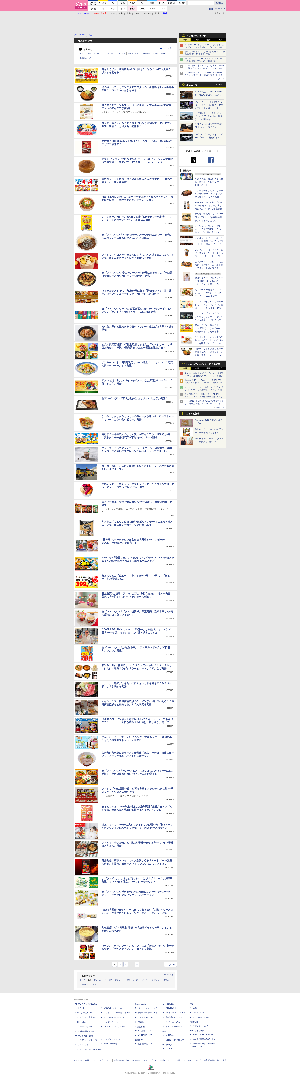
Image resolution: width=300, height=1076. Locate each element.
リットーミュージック (147, 1008)
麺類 (89, 53)
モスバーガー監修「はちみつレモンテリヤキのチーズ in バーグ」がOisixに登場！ (209, 292)
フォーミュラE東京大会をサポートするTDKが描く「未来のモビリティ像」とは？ (209, 105)
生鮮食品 (83, 58)
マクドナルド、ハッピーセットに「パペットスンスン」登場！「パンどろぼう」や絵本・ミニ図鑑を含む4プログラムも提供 (209, 307)
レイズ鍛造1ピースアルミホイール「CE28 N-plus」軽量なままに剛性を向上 (208, 116)
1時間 (184, 40)
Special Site (192, 85)
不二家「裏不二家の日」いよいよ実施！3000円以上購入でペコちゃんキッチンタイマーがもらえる (205, 68)
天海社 (196, 1008)
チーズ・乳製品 (134, 53)
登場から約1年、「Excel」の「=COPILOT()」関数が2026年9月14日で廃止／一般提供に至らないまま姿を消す (204, 383)
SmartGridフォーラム (113, 1008)
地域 (157, 13)
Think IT (80, 1008)
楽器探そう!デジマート (148, 1013)
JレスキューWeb (173, 1022)
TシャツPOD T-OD (146, 1017)
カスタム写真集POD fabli (204, 1039)
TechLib (169, 1048)
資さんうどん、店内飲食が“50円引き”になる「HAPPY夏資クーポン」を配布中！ (209, 328)
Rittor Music (140, 1004)
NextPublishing (110, 1044)
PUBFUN (194, 1022)
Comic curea (198, 1013)
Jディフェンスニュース (175, 1013)
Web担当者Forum (84, 1013)
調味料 (163, 53)
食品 (121, 13)
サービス (136, 980)
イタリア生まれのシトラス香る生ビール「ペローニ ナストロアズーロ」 (209, 181)
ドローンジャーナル (85, 1027)
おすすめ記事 (193, 413)
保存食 (155, 53)
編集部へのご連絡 (140, 1060)
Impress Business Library (114, 1017)
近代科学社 (140, 1040)
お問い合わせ (105, 1060)
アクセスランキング (196, 35)
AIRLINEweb (171, 1008)
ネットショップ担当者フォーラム (118, 1013)
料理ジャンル (85, 984)
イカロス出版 (168, 1004)
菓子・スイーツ (100, 980)
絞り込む (88, 49)
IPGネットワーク (197, 1030)
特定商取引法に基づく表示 (215, 1060)
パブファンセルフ (200, 1026)
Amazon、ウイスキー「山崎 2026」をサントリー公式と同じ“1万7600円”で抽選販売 (208, 205)
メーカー (147, 13)
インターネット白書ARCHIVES (90, 1049)
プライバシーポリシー (160, 1060)
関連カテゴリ (88, 976)
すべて (82, 53)
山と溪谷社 (140, 1027)
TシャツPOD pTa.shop (203, 1034)
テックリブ (167, 1045)
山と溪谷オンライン (146, 1030)
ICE (191, 1004)
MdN (164, 1031)
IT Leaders (81, 1022)
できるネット (83, 1045)
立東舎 (141, 1022)
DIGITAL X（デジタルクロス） (117, 1027)
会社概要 (176, 1060)
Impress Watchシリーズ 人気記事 (203, 364)
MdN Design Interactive (175, 1040)
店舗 (113, 13)
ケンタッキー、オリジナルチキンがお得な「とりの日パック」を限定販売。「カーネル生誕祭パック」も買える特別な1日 (204, 47)
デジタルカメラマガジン (87, 1040)
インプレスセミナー (112, 1022)
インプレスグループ (192, 1060)
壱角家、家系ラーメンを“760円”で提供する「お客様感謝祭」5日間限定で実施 (209, 217)
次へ (171, 964)
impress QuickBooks (201, 1017)
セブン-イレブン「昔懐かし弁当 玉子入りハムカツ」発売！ (135, 398)
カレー (96, 53)
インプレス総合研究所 (86, 1017)
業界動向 (155, 980)
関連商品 (165, 980)
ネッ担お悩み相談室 (85, 1031)
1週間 (208, 40)
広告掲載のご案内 (121, 1060)
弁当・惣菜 (121, 53)
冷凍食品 (146, 53)
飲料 (129, 13)
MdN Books (170, 1035)
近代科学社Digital (145, 1044)
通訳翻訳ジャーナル (174, 1017)
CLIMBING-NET (145, 1035)
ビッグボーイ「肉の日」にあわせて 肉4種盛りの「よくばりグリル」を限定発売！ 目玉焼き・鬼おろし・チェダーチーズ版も (204, 75)
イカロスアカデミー (174, 1027)
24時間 (196, 40)
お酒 (137, 13)
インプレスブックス (112, 1039)
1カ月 (220, 40)
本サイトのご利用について (85, 1060)
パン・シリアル (108, 53)
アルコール (119, 980)
